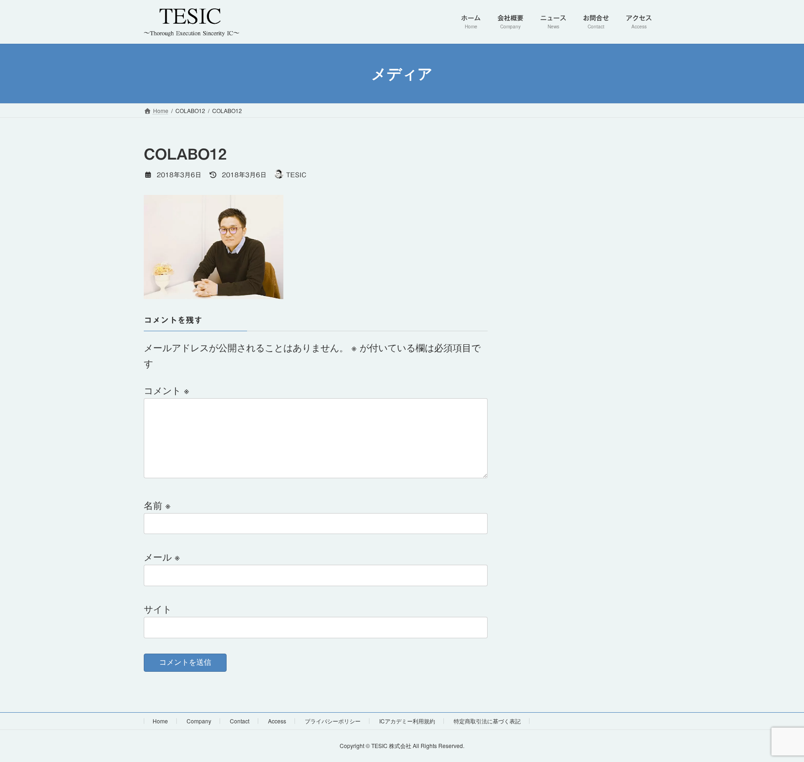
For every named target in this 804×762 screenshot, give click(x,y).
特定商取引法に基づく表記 (487, 721)
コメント (166, 390)
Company (199, 721)
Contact (239, 721)
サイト (158, 608)
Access (277, 721)
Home (160, 721)
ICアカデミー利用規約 (407, 721)
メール (162, 556)
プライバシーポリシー (333, 721)
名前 (157, 505)
